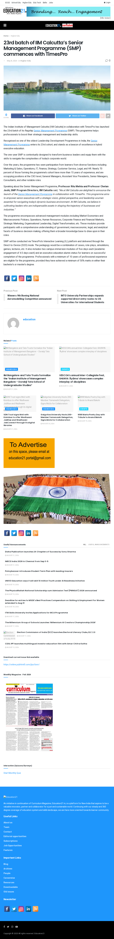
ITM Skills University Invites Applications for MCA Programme (36, 612)
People (7, 873)
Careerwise (9, 878)
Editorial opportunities (15, 836)
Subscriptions (11, 841)
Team (6, 827)
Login (108, 2)
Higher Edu (27, 2)
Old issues (9, 891)
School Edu (16, 2)
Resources (9, 882)
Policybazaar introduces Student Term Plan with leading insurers (39, 571)
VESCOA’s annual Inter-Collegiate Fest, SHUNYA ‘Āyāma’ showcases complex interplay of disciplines (82, 379)
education (29, 320)
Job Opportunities (13, 845)
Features (8, 850)
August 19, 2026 (85, 421)
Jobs (51, 2)
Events (65, 369)
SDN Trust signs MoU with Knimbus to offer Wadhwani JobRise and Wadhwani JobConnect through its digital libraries (19, 420)
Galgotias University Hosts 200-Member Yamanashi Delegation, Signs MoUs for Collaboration (57, 417)
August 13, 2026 (12, 647)
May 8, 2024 (12, 60)
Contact (8, 831)
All (84, 544)
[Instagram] (21, 278)
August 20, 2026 (48, 424)
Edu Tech (37, 2)
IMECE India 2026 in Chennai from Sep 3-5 (26, 561)
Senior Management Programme (50, 130)
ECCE (7, 2)
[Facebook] (7, 278)
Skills (45, 2)
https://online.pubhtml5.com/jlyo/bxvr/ (22, 664)
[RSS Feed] (36, 278)
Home (6, 36)
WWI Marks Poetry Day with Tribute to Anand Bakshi (91, 416)
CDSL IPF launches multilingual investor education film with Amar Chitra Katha (46, 643)
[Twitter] (14, 278)
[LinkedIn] (29, 278)
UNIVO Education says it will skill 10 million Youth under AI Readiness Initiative (45, 580)
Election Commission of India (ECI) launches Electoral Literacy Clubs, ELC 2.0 (56, 632)
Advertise (9, 7)
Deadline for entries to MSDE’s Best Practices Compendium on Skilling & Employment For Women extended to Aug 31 (54, 601)
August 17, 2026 (12, 617)
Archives (8, 868)
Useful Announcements (98, 544)
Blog (6, 864)
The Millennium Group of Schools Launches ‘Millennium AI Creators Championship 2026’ (50, 622)
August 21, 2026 (11, 389)
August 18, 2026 (12, 607)
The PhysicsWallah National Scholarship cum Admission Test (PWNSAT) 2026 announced (51, 590)
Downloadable (11, 887)
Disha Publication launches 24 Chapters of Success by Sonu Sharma (40, 551)
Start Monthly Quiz (12, 773)
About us (8, 822)
